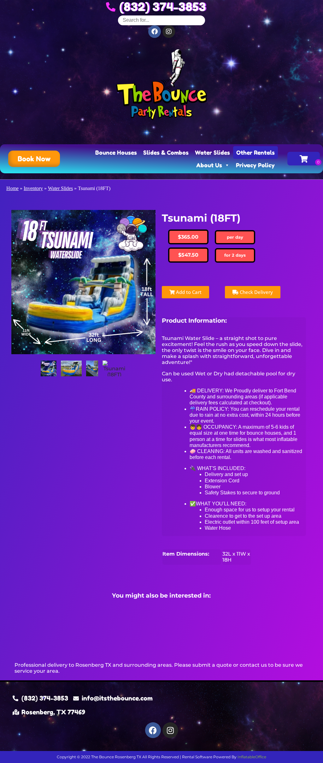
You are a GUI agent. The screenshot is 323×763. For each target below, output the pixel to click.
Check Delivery (255, 292)
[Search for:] (161, 20)
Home (12, 188)
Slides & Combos (166, 152)
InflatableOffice (252, 756)
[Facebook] (153, 730)
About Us (209, 165)
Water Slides (212, 152)
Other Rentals (255, 152)
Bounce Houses (116, 152)
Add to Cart (188, 292)
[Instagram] (170, 730)
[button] (34, 159)
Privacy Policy (255, 165)
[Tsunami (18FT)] (48, 368)
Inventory (33, 188)
